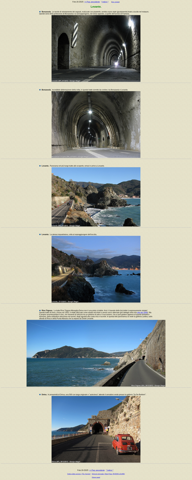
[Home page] (96, 477)
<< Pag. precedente (92, 2)
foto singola (115, 2)
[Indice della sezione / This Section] (78, 474)
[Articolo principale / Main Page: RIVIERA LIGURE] (108, 474)
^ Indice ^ (105, 2)
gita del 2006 (142, 312)
